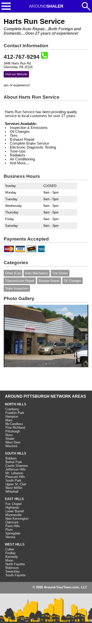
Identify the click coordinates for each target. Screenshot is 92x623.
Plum (9, 530)
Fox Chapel (13, 504)
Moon (9, 560)
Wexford (11, 446)
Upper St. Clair (15, 484)
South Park (13, 480)
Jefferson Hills (15, 469)
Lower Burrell (14, 511)
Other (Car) (13, 273)
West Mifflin (13, 488)
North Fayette (15, 564)
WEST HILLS (15, 544)
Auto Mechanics (36, 273)
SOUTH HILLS (15, 453)
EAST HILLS (14, 499)
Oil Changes (72, 281)
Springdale (12, 533)
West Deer (12, 442)
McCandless (14, 424)
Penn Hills (12, 526)
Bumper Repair (49, 281)
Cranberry (12, 409)
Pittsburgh (12, 431)
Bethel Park (13, 462)
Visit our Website (16, 74)
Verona (10, 537)
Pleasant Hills (15, 477)
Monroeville (13, 515)
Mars (9, 420)
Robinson (12, 568)
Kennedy (11, 557)
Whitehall (11, 491)
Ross (9, 435)
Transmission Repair (19, 281)
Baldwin (10, 458)
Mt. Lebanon (14, 473)
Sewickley (12, 571)
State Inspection (16, 288)
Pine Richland (15, 427)
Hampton (11, 416)
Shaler (9, 439)
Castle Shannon (16, 466)
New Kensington (16, 518)
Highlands (12, 507)
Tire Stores (60, 273)
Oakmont (11, 522)
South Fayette (15, 575)
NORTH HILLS (15, 404)
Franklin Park (14, 413)
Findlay (10, 553)
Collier (9, 549)
